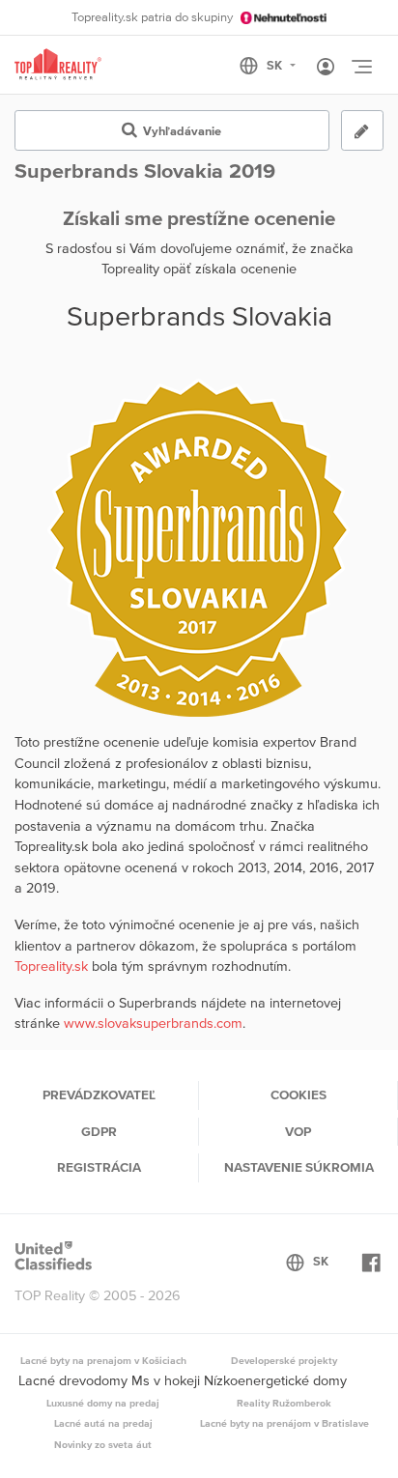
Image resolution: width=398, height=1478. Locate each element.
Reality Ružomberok (284, 1402)
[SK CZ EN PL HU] (276, 65)
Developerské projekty (284, 1360)
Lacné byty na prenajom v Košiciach (103, 1360)
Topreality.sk (51, 966)
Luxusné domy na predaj (102, 1402)
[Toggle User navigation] (325, 67)
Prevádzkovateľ (99, 1094)
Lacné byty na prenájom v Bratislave (284, 1423)
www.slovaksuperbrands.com (153, 1023)
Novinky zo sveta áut (103, 1444)
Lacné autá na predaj (103, 1423)
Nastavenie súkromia (299, 1167)
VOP (298, 1131)
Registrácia (99, 1167)
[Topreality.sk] (57, 65)
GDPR (99, 1131)
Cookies (298, 1094)
